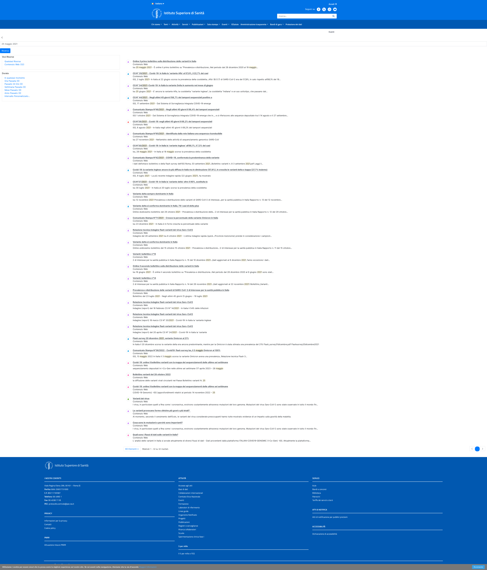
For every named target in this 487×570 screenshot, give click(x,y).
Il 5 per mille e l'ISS (186, 553)
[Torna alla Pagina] (2, 37)
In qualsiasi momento (15, 78)
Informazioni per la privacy (55, 520)
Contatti (47, 524)
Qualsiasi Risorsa (13, 61)
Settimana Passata (15, 87)
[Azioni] (152, 3)
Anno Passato (13, 93)
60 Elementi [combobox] (131, 449)
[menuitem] (156, 24)
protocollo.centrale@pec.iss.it (61, 503)
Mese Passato (13, 90)
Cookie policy (50, 528)
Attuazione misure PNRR (55, 544)
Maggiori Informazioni (147, 567)
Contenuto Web (14, 64)
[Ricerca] (334, 16)
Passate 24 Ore (14, 84)
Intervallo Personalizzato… (17, 96)
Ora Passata (12, 81)
